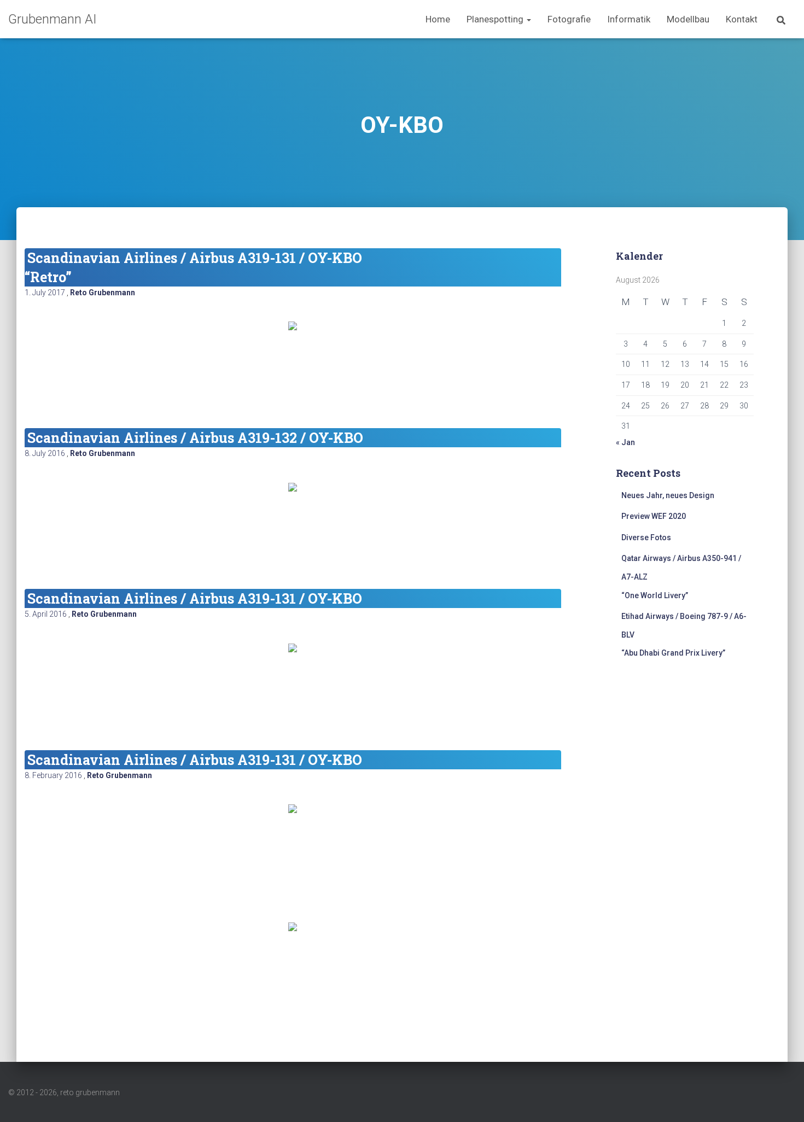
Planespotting (496, 19)
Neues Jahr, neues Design (667, 495)
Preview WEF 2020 (653, 516)
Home (438, 19)
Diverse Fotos (646, 537)
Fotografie (569, 19)
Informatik (628, 19)
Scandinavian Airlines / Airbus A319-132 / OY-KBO (195, 438)
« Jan (625, 442)
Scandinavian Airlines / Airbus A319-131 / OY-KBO (194, 598)
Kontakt (742, 19)
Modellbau (688, 19)
